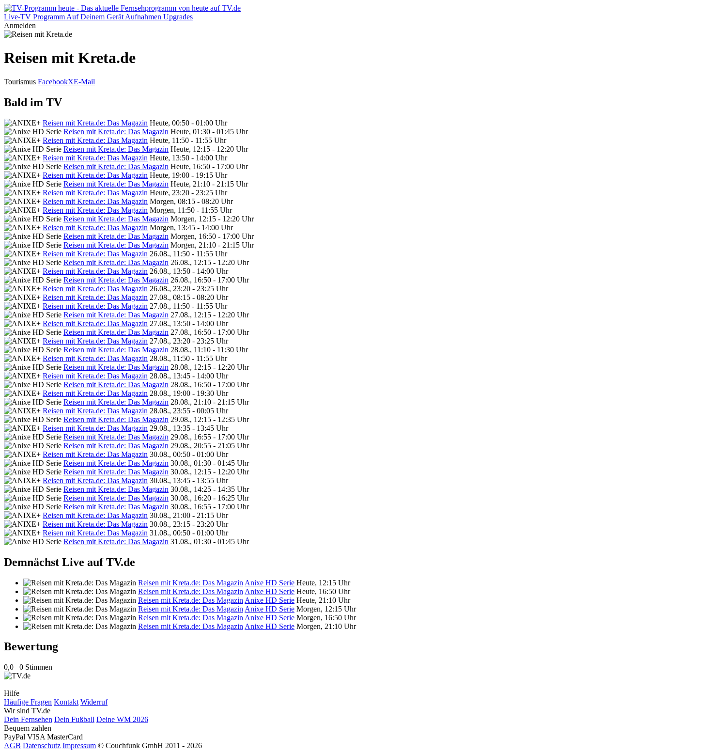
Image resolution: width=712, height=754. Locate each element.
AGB (12, 745)
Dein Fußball (74, 719)
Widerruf (94, 702)
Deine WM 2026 (122, 719)
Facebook (53, 82)
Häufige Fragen (28, 702)
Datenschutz (42, 745)
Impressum (79, 745)
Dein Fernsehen (28, 719)
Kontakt (66, 702)
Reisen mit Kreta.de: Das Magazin (95, 123)
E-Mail (84, 82)
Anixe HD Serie (269, 583)
